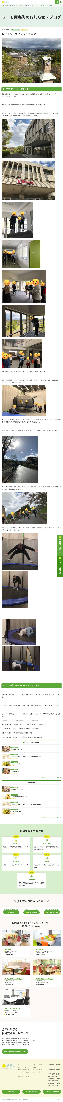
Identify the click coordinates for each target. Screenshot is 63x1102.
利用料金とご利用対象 (23, 1076)
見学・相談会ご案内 (38, 1069)
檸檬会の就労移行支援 (23, 1069)
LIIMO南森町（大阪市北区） (13, 979)
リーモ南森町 (16, 29)
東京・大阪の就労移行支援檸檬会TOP (9, 5)
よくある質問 (36, 1072)
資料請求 (12, 1092)
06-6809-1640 (9, 984)
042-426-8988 (9, 955)
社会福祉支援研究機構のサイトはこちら (14, 1051)
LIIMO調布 (7, 949)
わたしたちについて (23, 1067)
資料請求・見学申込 (60, 546)
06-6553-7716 (9, 1014)
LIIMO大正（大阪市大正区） (13, 1008)
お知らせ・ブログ (34, 5)
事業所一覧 (36, 1067)
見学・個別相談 (32, 1092)
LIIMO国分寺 (39, 949)
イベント (25, 29)
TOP (19, 1065)
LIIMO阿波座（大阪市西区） (44, 979)
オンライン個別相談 (53, 1092)
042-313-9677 (40, 955)
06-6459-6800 (40, 984)
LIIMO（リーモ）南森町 (24, 5)
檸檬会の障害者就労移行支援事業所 (15, 1099)
